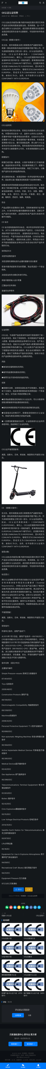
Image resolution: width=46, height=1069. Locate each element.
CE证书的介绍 (7, 957)
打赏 (28, 889)
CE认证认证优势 (10, 12)
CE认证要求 (28, 957)
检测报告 (23, 2)
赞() (27, 16)
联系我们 (15, 1044)
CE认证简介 (40, 915)
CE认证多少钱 (7, 938)
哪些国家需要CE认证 (9, 975)
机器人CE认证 (7, 915)
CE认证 (4, 7)
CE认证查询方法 (29, 938)
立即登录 (18, 1015)
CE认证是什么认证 (30, 975)
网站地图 (31, 1053)
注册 (29, 1015)
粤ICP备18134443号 (23, 1057)
